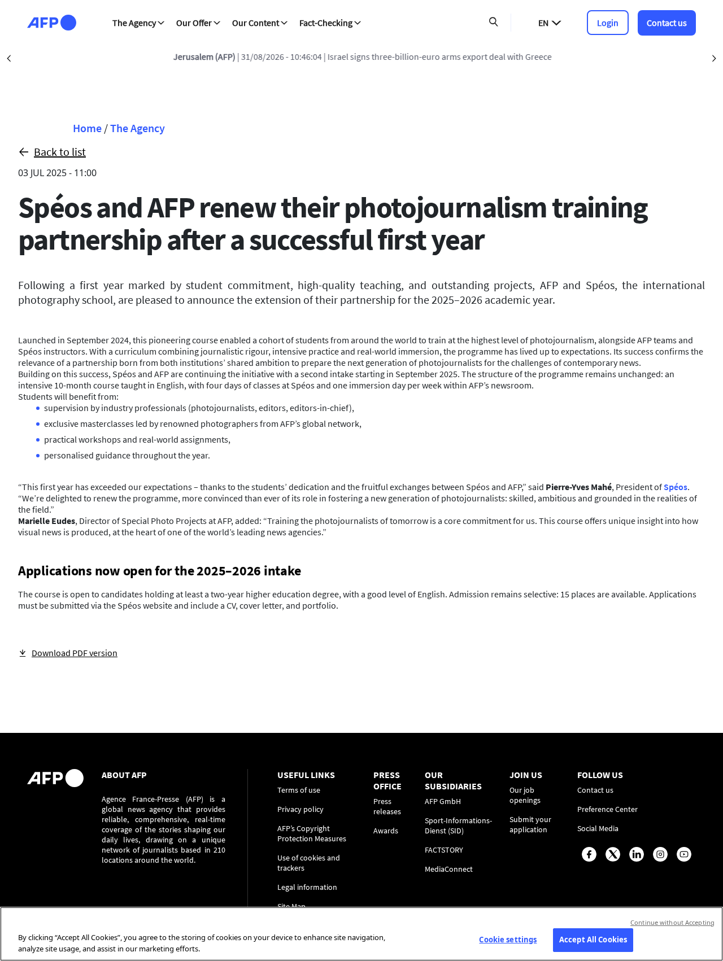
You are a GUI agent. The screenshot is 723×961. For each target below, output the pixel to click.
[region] (361, 934)
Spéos (675, 486)
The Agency (137, 128)
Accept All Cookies (593, 939)
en (543, 22)
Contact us (667, 22)
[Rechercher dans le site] (493, 22)
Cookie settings (508, 939)
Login (608, 22)
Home (87, 128)
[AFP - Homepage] (51, 22)
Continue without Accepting (672, 922)
